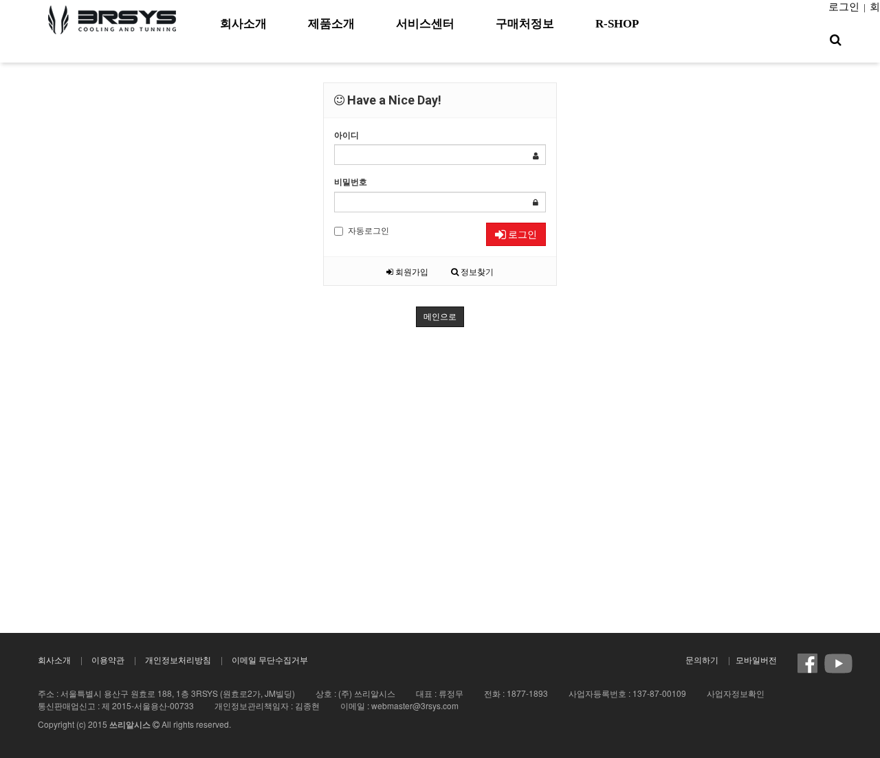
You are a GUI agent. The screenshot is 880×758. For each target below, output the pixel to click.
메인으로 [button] (440, 317)
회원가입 (410, 271)
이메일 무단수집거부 (270, 659)
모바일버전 (756, 659)
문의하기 (701, 659)
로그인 (843, 6)
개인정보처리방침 (178, 659)
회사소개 (54, 659)
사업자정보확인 (735, 693)
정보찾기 (476, 271)
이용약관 (107, 659)
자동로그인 (368, 230)
